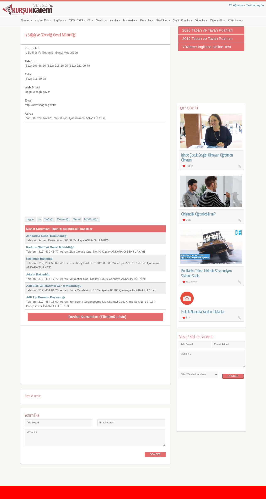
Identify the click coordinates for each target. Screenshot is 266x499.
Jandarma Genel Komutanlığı (46, 235)
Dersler (26, 20)
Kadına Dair (43, 20)
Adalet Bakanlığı (37, 274)
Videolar (201, 20)
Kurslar (115, 20)
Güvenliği (63, 219)
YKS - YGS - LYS (81, 20)
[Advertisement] (95, 165)
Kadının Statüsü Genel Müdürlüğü (50, 247)
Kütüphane (235, 20)
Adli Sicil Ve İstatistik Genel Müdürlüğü (53, 285)
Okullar (101, 20)
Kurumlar (146, 20)
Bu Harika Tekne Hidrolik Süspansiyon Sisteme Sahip (206, 273)
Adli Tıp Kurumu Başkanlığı (45, 297)
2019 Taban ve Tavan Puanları (207, 39)
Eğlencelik (217, 20)
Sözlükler (163, 20)
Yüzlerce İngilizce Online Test (206, 47)
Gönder (155, 454)
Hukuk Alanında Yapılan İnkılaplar (203, 311)
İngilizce (60, 20)
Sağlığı (48, 219)
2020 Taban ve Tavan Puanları (207, 30)
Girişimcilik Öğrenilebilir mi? (198, 214)
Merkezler (130, 20)
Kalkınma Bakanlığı (39, 258)
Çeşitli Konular (182, 20)
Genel (77, 219)
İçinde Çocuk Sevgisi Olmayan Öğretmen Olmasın (207, 157)
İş (39, 219)
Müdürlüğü (91, 219)
